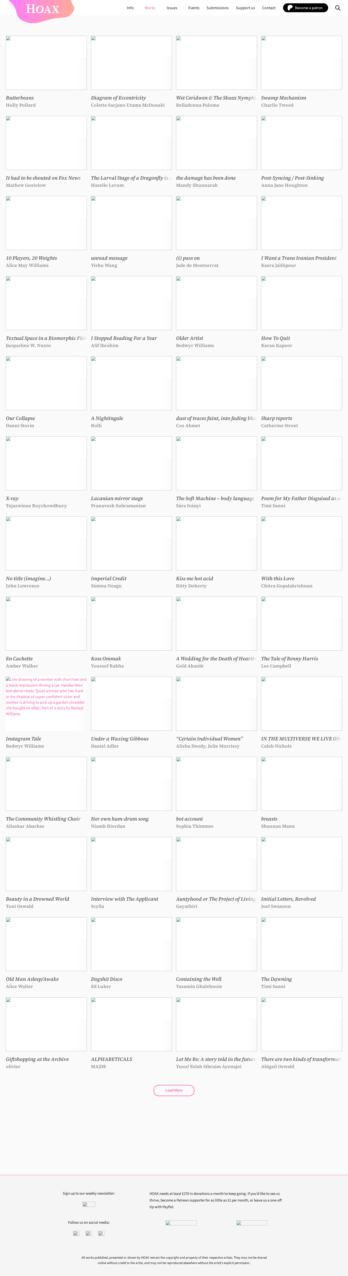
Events (193, 8)
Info (130, 8)
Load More (174, 1090)
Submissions (218, 8)
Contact (268, 8)
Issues (172, 8)
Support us (245, 8)
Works (150, 8)
